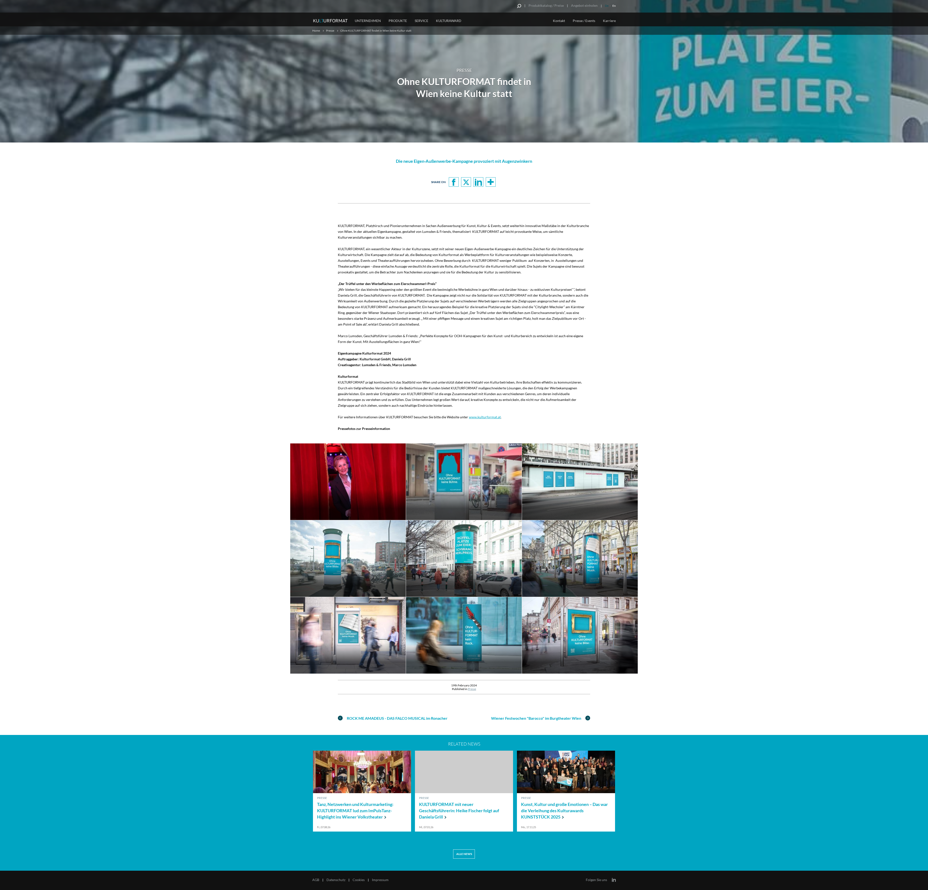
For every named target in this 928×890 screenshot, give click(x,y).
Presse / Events (584, 21)
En (614, 5)
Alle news (464, 854)
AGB (315, 880)
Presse (330, 30)
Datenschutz (335, 880)
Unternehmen (368, 21)
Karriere (609, 21)
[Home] (330, 20)
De (607, 5)
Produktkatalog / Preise (546, 5)
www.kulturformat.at (485, 417)
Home (316, 30)
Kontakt (559, 21)
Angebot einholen (584, 5)
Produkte (398, 21)
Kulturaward (448, 21)
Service (421, 21)
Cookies (359, 880)
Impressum (380, 880)
